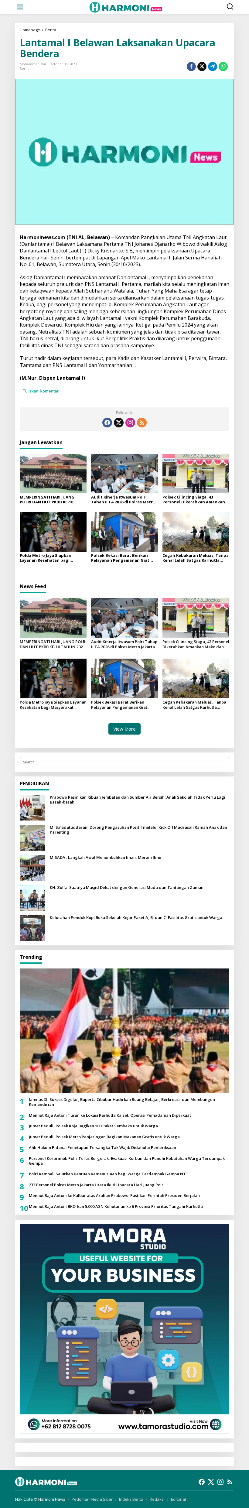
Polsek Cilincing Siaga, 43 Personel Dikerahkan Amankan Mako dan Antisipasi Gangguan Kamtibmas (194, 499)
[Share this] (191, 66)
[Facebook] (107, 422)
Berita (24, 68)
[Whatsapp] (223, 66)
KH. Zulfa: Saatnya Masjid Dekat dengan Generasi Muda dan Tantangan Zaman (126, 887)
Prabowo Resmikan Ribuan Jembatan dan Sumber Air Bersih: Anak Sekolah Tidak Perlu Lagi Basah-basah (137, 799)
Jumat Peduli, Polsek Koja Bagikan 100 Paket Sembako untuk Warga (93, 1126)
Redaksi (157, 1499)
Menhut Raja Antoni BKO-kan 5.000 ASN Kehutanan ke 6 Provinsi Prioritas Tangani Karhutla (116, 1206)
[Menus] (20, 7)
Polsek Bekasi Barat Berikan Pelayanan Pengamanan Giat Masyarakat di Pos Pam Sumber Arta (122, 558)
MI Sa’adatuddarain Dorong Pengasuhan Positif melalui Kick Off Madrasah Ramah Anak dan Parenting (138, 830)
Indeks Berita (131, 1499)
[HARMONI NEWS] (125, 6)
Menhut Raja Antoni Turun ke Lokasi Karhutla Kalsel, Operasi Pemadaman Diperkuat (110, 1115)
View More (124, 729)
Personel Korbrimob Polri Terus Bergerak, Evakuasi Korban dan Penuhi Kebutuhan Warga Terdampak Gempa (127, 1161)
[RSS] (142, 422)
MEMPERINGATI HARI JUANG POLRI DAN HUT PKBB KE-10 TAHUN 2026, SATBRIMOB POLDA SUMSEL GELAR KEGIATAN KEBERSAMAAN (52, 499)
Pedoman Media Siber (92, 1499)
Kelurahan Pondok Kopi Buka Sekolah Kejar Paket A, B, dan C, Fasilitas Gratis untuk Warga (136, 917)
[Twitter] (119, 422)
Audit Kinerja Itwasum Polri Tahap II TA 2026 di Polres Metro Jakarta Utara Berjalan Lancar (123, 499)
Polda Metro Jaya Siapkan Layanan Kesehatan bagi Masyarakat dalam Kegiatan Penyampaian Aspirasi (48, 558)
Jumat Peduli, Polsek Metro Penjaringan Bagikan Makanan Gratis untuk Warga (104, 1137)
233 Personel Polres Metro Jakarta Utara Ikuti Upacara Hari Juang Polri (97, 1185)
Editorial (178, 1499)
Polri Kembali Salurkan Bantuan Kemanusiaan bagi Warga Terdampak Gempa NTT (109, 1174)
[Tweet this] (201, 66)
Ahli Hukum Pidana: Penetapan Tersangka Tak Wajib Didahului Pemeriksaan (102, 1147)
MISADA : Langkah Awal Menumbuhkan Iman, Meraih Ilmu (105, 857)
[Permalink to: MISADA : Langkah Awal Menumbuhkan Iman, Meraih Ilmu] (32, 867)
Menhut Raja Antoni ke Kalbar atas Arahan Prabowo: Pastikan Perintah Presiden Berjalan (114, 1195)
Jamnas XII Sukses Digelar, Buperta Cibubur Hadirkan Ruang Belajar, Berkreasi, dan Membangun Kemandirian (122, 1102)
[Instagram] (130, 422)
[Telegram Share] (212, 66)
